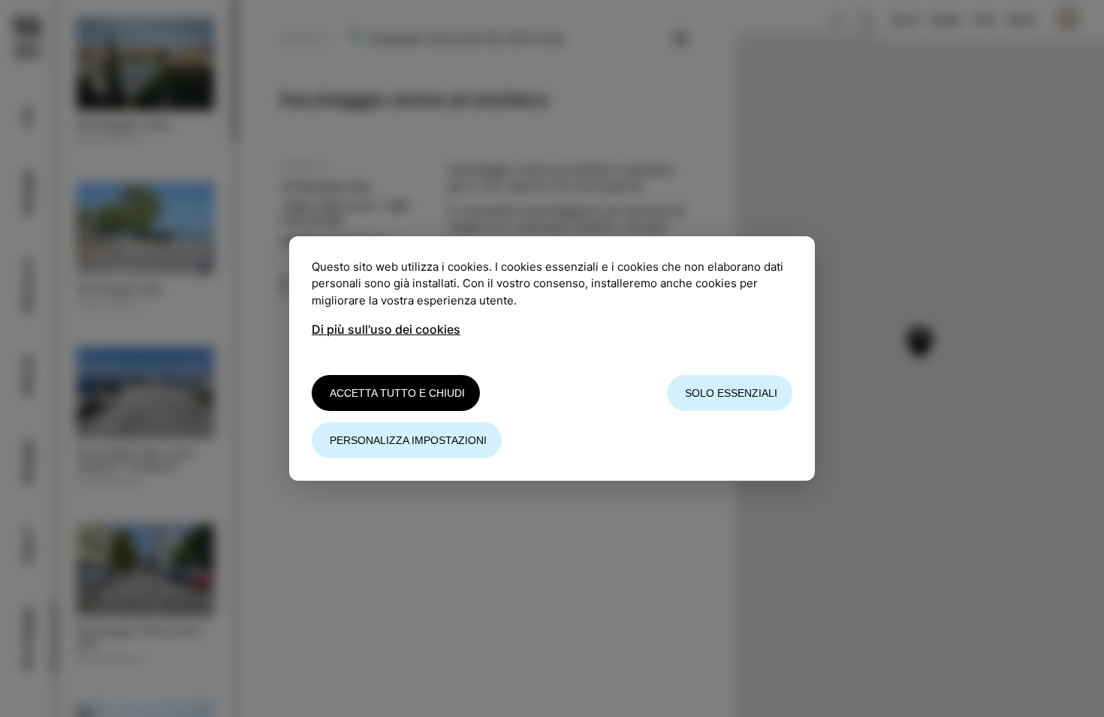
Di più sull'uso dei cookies (386, 329)
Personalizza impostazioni (408, 440)
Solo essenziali (731, 393)
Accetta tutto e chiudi (397, 393)
